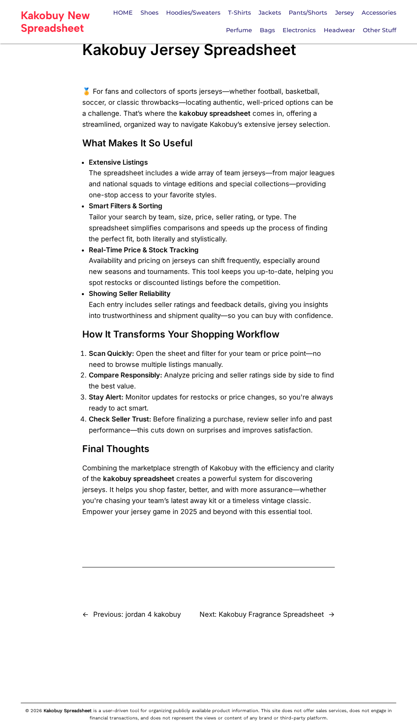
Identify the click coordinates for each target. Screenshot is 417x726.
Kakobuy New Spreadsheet (55, 22)
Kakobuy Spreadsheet (68, 710)
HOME (123, 12)
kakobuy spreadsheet (214, 113)
